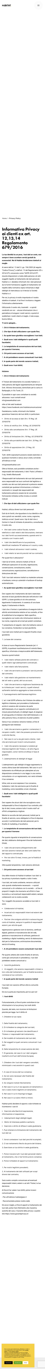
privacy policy (15, 1351)
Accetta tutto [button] (18, 1362)
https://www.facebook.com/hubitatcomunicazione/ (22, 407)
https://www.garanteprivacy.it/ (17, 1214)
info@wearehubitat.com (11, 400)
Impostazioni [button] (8, 1362)
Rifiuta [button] (25, 1362)
